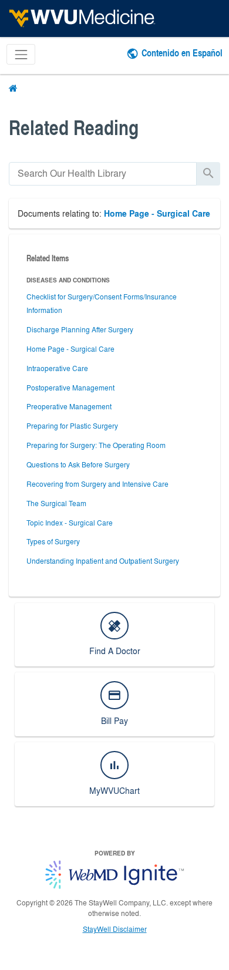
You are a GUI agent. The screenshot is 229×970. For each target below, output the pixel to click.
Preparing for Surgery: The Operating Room (96, 445)
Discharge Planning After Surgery (79, 329)
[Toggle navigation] (20, 54)
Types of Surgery (53, 541)
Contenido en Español (182, 52)
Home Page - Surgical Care (157, 213)
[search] (102, 173)
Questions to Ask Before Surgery (78, 464)
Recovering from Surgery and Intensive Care (97, 484)
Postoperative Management (70, 387)
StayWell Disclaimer (115, 929)
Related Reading (74, 127)
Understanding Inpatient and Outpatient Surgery (102, 560)
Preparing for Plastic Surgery (72, 425)
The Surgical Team (56, 503)
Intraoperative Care (57, 368)
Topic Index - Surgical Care (69, 522)
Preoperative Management (69, 406)
